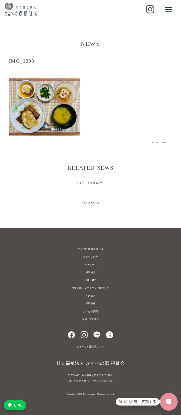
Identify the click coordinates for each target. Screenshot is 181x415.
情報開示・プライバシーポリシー (90, 287)
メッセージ (90, 264)
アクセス (90, 295)
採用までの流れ (90, 319)
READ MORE (90, 202)
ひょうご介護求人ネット (90, 346)
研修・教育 (90, 280)
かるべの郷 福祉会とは (90, 249)
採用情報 (90, 303)
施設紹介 (90, 272)
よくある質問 (90, 311)
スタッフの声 (90, 256)
